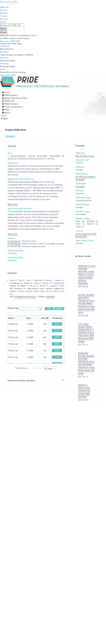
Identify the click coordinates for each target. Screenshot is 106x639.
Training (3, 16)
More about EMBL (8, 75)
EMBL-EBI (4, 7)
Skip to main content (9, 1)
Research (4, 13)
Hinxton (3, 32)
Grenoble (4, 57)
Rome (2, 69)
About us (4, 18)
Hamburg (4, 63)
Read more (12, 204)
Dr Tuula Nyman (14, 241)
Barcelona (4, 51)
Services (3, 10)
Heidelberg (5, 46)
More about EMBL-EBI (9, 41)
